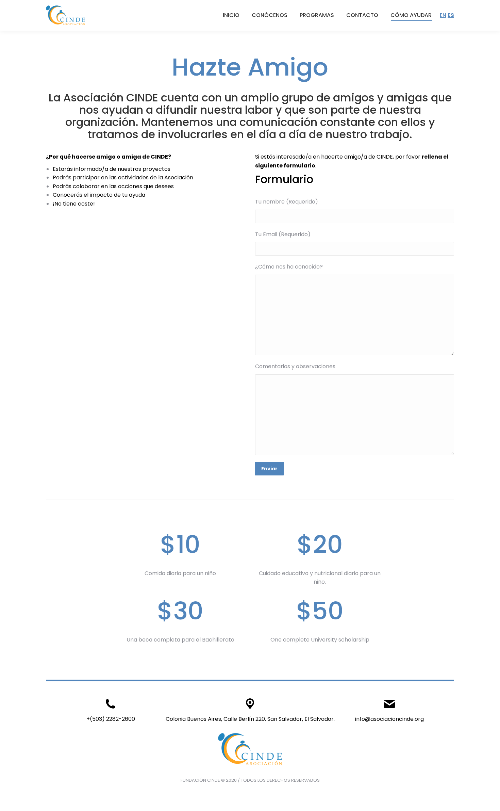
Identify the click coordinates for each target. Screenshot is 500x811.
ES (451, 15)
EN (443, 15)
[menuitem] (231, 15)
